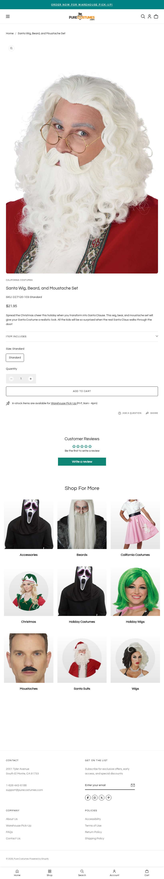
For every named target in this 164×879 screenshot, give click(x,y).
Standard (15, 357)
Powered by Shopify (39, 859)
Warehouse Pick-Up (64, 403)
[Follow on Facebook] (88, 798)
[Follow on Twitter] (101, 798)
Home (10, 33)
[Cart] (156, 16)
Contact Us (13, 838)
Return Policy (93, 832)
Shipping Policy (94, 838)
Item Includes (16, 336)
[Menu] (8, 16)
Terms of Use (93, 825)
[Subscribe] (133, 785)
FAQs (9, 832)
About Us (12, 819)
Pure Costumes (21, 859)
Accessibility (93, 819)
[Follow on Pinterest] (108, 798)
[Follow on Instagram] (95, 798)
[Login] (149, 16)
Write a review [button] (82, 461)
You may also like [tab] (82, 724)
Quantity (11, 368)
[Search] (143, 16)
